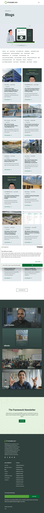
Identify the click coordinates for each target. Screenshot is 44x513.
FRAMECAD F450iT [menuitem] (19, 473)
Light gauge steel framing (7, 57)
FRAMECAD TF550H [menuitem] (19, 475)
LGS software (15, 55)
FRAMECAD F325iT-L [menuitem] (20, 471)
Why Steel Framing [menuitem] (8, 467)
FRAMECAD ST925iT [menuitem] (19, 479)
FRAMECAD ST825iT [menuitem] (19, 477)
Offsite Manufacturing (7, 59)
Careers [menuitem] (6, 473)
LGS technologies (22, 55)
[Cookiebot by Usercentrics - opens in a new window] (38, 247)
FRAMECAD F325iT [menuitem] (19, 469)
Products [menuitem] (18, 462)
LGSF (28, 55)
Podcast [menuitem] (6, 471)
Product (24, 59)
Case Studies (12, 51)
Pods (14, 59)
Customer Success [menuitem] (19, 484)
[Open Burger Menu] (39, 2)
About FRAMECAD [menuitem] (8, 462)
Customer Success (6, 53)
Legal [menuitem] (5, 508)
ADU (8, 51)
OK (32, 265)
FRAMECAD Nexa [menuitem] (19, 467)
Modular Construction (32, 57)
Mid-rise (24, 57)
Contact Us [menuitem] (7, 479)
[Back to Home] (11, 2)
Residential (29, 59)
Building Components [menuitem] (20, 486)
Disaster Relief (27, 53)
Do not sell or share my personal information (12, 265)
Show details (37, 261)
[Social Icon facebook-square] (10, 457)
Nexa (39, 57)
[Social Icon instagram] (7, 457)
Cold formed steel (19, 51)
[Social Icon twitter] (12, 457)
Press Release (19, 59)
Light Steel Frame (17, 57)
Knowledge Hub (5, 55)
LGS (10, 55)
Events (32, 53)
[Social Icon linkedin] (5, 457)
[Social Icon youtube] (14, 457)
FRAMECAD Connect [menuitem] (8, 475)
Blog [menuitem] (5, 469)
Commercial (27, 51)
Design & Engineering (15, 53)
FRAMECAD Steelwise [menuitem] (20, 465)
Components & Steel (35, 51)
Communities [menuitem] (7, 477)
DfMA (22, 53)
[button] (22, 290)
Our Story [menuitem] (6, 465)
